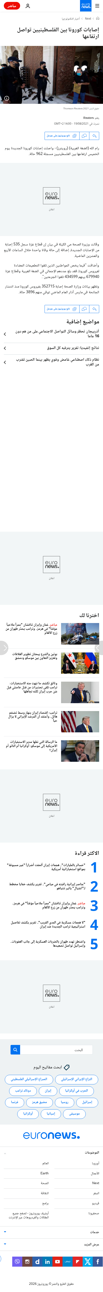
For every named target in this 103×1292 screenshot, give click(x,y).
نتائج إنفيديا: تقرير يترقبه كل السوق (73, 348)
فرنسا (14, 1102)
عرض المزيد (91, 1245)
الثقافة (45, 1193)
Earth (44, 1173)
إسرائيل (87, 1102)
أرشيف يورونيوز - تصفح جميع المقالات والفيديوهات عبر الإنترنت (29, 1215)
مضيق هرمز (39, 1102)
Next (88, 19)
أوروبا (95, 1163)
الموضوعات (92, 1152)
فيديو (95, 1203)
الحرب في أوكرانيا (76, 1091)
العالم (45, 1163)
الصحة (45, 1183)
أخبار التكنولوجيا (71, 19)
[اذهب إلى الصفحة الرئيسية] (86, 5)
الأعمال (95, 1173)
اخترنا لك (89, 616)
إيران (48, 1091)
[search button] (15, 1050)
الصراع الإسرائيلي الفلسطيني (29, 1079)
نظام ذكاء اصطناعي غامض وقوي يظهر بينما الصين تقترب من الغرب (57, 362)
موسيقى (74, 1114)
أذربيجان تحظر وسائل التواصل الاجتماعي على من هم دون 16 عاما (57, 334)
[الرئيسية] (97, 19)
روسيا (64, 1102)
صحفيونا (93, 1213)
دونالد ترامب (23, 1091)
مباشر (12, 6)
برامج (45, 1203)
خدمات (94, 1232)
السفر (96, 1193)
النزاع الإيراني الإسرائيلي (76, 1079)
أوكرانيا (28, 1114)
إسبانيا (51, 1114)
